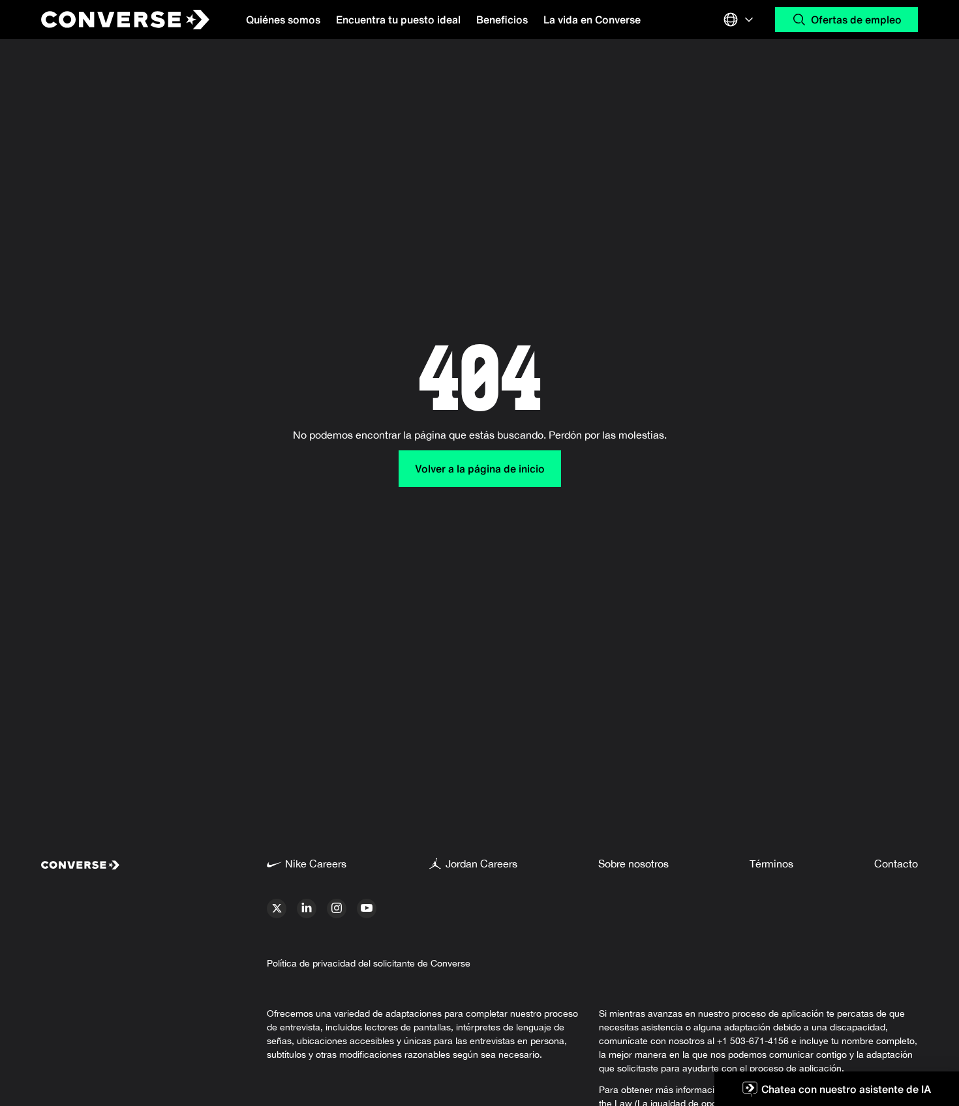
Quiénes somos (283, 19)
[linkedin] (306, 908)
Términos (771, 863)
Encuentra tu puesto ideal (398, 19)
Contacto (896, 863)
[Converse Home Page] (114, 19)
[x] (276, 908)
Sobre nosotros (633, 863)
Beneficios (502, 19)
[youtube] (366, 908)
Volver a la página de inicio (480, 468)
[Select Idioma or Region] (740, 19)
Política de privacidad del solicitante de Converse (368, 963)
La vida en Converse (592, 19)
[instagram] (336, 908)
